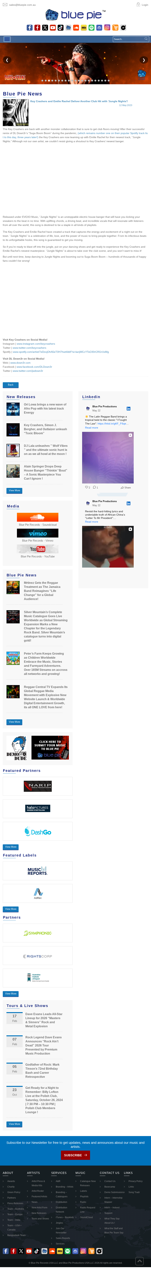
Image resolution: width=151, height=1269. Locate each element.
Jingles (59, 1223)
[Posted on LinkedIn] (128, 408)
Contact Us (109, 1181)
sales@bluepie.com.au (22, 4)
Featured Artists (39, 1196)
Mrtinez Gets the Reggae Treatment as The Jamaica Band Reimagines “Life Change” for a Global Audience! (42, 591)
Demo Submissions (114, 1192)
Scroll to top (139, 1261)
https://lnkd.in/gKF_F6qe (112, 423)
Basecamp (109, 1186)
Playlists (84, 1196)
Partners (11, 1198)
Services (60, 1243)
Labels (83, 1191)
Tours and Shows (40, 1218)
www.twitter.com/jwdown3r (28, 370)
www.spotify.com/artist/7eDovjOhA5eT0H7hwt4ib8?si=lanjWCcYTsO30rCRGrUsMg (61, 351)
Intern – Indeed (112, 1207)
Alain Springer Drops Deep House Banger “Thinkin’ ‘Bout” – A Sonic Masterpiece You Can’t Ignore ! (45, 472)
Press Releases (15, 1203)
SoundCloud (86, 1217)
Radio (83, 1202)
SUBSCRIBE (73, 1155)
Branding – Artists (64, 1186)
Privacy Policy (136, 1181)
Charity (11, 1186)
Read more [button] (91, 427)
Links (131, 1186)
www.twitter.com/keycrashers (29, 347)
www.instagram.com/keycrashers (36, 343)
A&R (58, 1181)
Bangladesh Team (16, 1235)
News (34, 1202)
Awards (11, 1181)
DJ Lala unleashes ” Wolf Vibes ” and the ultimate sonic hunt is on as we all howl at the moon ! (46, 449)
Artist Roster (38, 1191)
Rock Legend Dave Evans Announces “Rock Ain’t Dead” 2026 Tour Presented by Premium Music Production (43, 1045)
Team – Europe (15, 1214)
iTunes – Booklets (65, 1217)
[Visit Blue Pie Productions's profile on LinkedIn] (88, 409)
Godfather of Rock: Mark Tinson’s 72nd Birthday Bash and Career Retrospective (42, 1070)
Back (10, 384)
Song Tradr (134, 1192)
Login (145, 4)
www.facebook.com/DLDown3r (34, 366)
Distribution (61, 1202)
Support (108, 1213)
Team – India (13, 1220)
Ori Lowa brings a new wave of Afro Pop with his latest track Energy (45, 408)
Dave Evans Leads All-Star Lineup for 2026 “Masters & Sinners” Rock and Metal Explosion (43, 1020)
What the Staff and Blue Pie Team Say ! (113, 1232)
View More (14, 490)
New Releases (39, 1213)
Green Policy (13, 1192)
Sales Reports (63, 1238)
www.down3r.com (20, 362)
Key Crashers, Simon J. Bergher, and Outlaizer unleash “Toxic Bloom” (45, 429)
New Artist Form (39, 1207)
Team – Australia (15, 1209)
